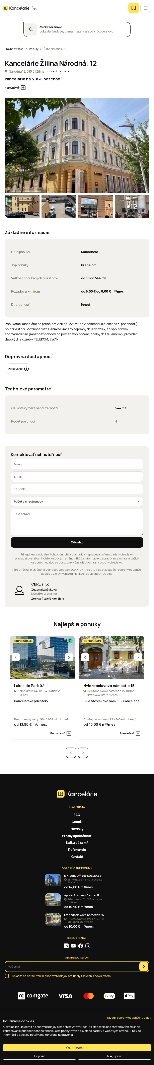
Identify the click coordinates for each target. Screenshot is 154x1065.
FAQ (77, 815)
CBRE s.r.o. (41, 584)
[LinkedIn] (66, 945)
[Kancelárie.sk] (16, 8)
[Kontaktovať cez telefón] (34, 8)
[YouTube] (73, 945)
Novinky (77, 829)
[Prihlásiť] (133, 8)
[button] (39, 676)
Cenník (77, 822)
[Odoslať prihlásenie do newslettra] (143, 966)
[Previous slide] (16, 657)
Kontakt (77, 856)
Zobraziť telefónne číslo (47, 598)
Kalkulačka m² (77, 842)
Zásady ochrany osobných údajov (128, 1017)
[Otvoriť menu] (145, 8)
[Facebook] (80, 945)
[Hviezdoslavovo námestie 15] (111, 657)
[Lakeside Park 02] (42, 657)
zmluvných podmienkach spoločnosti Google (82, 574)
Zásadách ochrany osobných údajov (98, 562)
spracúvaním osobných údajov (47, 976)
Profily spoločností (77, 836)
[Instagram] (87, 945)
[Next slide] (69, 657)
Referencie (77, 849)
